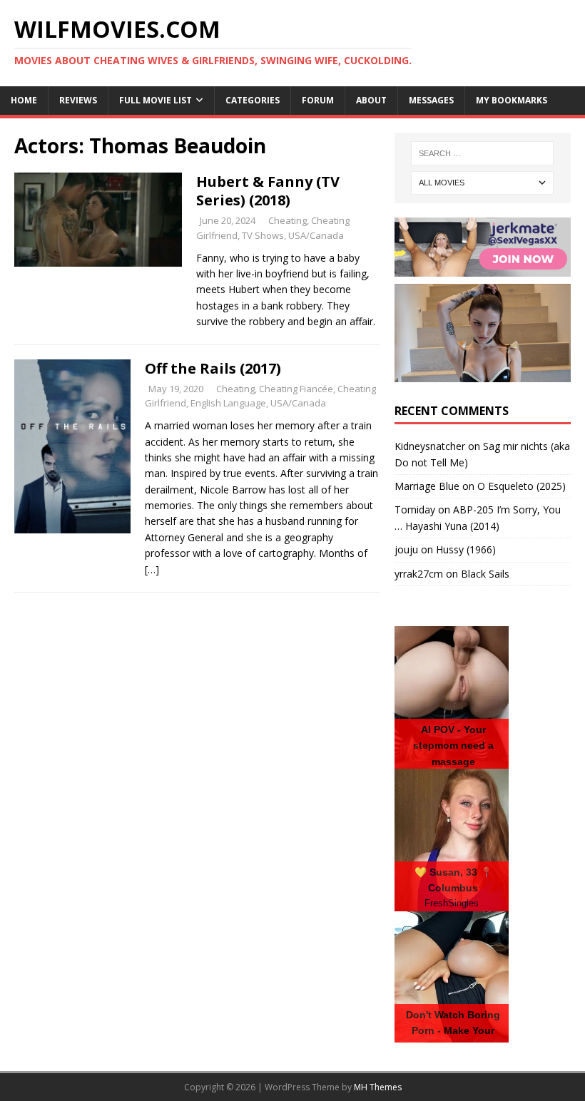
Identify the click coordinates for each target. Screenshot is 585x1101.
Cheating (287, 220)
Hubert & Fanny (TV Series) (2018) (268, 191)
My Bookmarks (511, 100)
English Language (228, 402)
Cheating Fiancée (296, 388)
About (371, 100)
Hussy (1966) (466, 549)
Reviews (78, 100)
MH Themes (378, 1087)
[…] (152, 569)
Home (24, 100)
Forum (318, 100)
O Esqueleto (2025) (521, 486)
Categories (252, 100)
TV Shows (263, 235)
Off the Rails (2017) (213, 368)
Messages (431, 100)
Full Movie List (155, 100)
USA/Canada (316, 235)
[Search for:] (482, 153)
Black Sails (485, 573)
